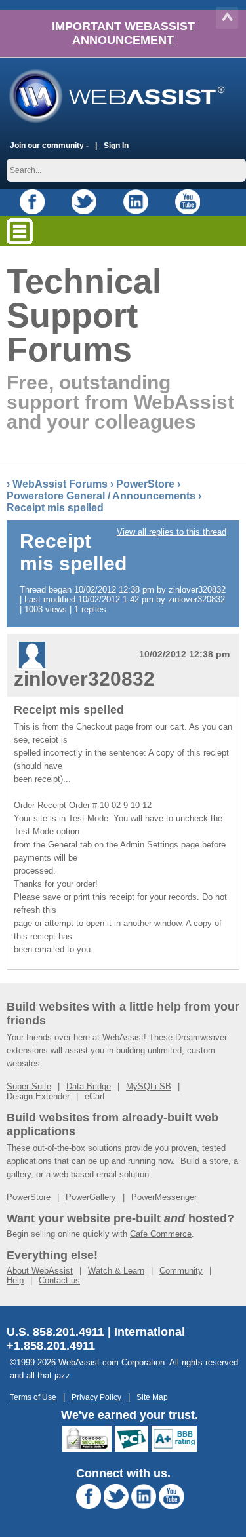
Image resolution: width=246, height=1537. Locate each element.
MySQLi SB (148, 1086)
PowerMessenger (164, 1197)
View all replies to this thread (171, 532)
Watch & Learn (116, 1270)
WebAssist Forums (60, 484)
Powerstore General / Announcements (101, 495)
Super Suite (29, 1086)
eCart (95, 1096)
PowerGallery (91, 1197)
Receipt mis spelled (55, 507)
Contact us (59, 1280)
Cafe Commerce (161, 1234)
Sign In (116, 145)
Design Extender (38, 1096)
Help (15, 1280)
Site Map (152, 1397)
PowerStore (145, 484)
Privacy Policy (96, 1397)
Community (181, 1270)
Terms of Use (33, 1397)
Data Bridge (88, 1086)
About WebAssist (40, 1270)
